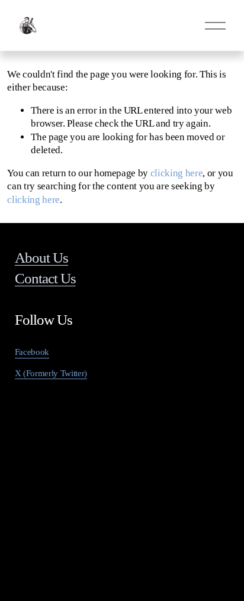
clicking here (176, 173)
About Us (41, 258)
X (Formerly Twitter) (51, 373)
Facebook (32, 352)
